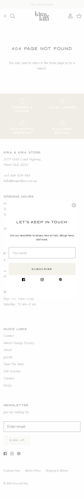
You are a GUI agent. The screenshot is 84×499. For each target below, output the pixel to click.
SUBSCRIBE (42, 269)
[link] (23, 279)
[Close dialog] (74, 205)
